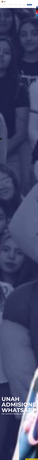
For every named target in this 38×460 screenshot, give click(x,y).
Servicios (20, 4)
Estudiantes (15, 4)
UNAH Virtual (29, 4)
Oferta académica (10, 4)
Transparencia (24, 4)
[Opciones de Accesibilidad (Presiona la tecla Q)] (1, 139)
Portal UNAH (4, 4)
